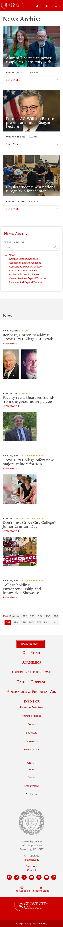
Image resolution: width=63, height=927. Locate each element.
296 (55, 616)
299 (23, 622)
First (5, 616)
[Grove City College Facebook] (9, 877)
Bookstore (31, 794)
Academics (31, 662)
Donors (31, 724)
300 (31, 622)
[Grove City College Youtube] (31, 877)
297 (8, 622)
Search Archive (14, 242)
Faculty (27, 393)
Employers (31, 741)
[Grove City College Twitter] (16, 877)
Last (55, 622)
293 (32, 616)
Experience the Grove (31, 672)
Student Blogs (41, 890)
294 (40, 616)
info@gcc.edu (31, 859)
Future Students (32, 518)
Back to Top (29, 644)
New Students (31, 749)
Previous (14, 616)
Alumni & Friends (31, 715)
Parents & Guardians (31, 707)
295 (48, 616)
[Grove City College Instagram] (24, 877)
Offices (32, 777)
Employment (31, 786)
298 (15, 622)
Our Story (31, 652)
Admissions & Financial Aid (31, 691)
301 (39, 622)
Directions (31, 866)
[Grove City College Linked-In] (53, 877)
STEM (25, 331)
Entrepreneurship (33, 456)
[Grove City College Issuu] (39, 877)
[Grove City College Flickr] (46, 877)
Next (46, 622)
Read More (10, 343)
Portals (31, 769)
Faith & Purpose (31, 681)
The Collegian (22, 890)
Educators (31, 732)
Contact (31, 870)
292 (24, 616)
